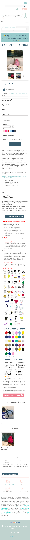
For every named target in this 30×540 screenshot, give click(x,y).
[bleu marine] (13, 131)
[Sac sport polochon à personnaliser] (8, 412)
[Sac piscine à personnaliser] (11, 75)
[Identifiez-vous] (17, 9)
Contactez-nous (14, 537)
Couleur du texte (7, 100)
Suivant (23, 76)
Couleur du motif (7, 114)
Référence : (6, 139)
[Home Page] (2, 27)
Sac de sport (4, 421)
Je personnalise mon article (12, 395)
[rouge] (8, 131)
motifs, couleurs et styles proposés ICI (17, 93)
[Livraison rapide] (8, 481)
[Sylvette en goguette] (15, 16)
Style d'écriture (6, 104)
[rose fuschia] (6, 131)
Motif (4, 109)
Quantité (5, 124)
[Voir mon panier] (24, 9)
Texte (4, 95)
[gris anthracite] (15, 131)
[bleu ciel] (11, 131)
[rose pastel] (4, 131)
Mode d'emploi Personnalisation (15, 216)
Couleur (5, 129)
